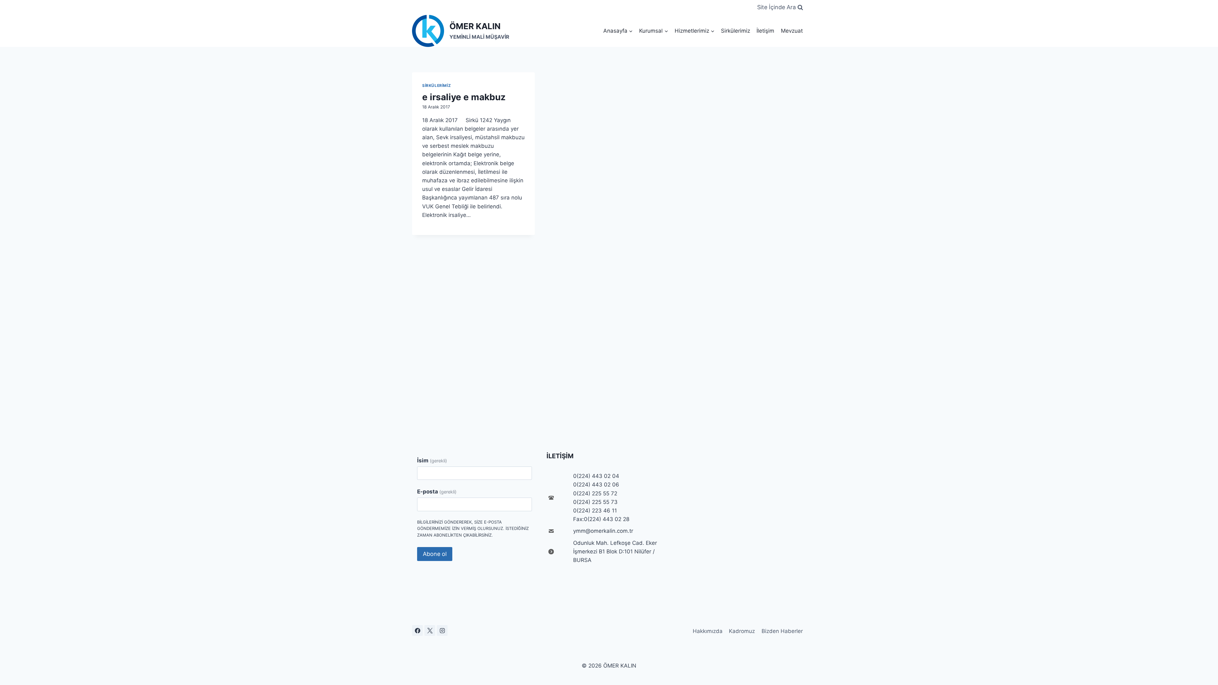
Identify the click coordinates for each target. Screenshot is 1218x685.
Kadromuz (742, 631)
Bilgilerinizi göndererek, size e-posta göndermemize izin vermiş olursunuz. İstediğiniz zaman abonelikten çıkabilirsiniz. (473, 528)
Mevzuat (792, 31)
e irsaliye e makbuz (464, 97)
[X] (429, 630)
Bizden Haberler (782, 631)
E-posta (436, 491)
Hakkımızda (708, 631)
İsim (432, 460)
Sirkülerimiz (735, 31)
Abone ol (435, 554)
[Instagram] (442, 630)
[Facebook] (417, 630)
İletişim (765, 31)
